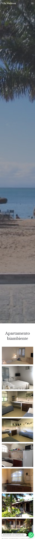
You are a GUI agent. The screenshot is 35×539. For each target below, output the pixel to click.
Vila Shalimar (9, 3)
